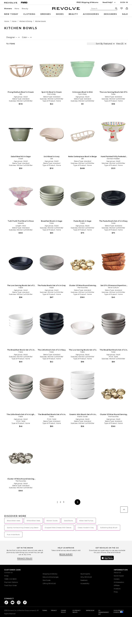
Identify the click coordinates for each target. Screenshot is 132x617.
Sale (125, 14)
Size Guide (46, 580)
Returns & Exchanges (50, 577)
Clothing (29, 14)
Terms (44, 610)
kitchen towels (52, 521)
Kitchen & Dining (25, 21)
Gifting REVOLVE (49, 583)
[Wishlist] (122, 8)
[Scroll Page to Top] (124, 509)
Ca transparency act (103, 612)
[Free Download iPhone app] (107, 560)
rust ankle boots (13, 534)
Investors (117, 589)
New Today (11, 14)
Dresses (45, 14)
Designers (110, 14)
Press (116, 592)
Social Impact (119, 576)
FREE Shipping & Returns (87, 2)
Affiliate (116, 585)
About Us (117, 572)
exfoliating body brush (108, 527)
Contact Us (8, 572)
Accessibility (84, 583)
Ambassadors (119, 582)
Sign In (124, 2)
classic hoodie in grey (86, 527)
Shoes (60, 14)
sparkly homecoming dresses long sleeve (22, 527)
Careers (116, 579)
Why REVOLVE (86, 577)
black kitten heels (13, 521)
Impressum (90, 610)
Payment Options (11, 582)
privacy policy (24, 558)
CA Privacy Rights (77, 611)
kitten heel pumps (86, 521)
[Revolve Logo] (66, 10)
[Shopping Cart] (127, 8)
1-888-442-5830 (10, 579)
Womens (8, 9)
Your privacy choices (119, 611)
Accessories (91, 14)
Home (6, 21)
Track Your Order (10, 585)
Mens (17, 9)
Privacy (54, 610)
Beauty (25, 9)
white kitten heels (33, 521)
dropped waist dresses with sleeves (58, 527)
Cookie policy (63, 611)
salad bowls (68, 521)
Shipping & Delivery (50, 574)
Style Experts (85, 574)
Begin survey (66, 554)
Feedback (83, 580)
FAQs (6, 576)
